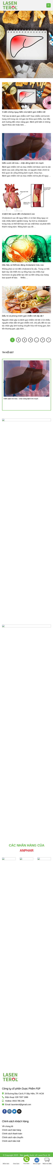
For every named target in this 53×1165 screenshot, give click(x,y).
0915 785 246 (18, 1101)
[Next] (48, 44)
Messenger (36, 1163)
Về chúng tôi (7, 1126)
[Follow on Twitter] (14, 1111)
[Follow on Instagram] (9, 1111)
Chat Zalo (16, 1163)
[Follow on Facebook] (4, 1111)
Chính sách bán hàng (11, 1130)
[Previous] (4, 44)
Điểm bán (6, 1163)
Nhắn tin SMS (47, 1163)
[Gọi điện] (26, 1159)
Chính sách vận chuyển (12, 1137)
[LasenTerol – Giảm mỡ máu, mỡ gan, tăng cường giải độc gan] (15, 5)
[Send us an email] (19, 1111)
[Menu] (48, 5)
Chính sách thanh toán (12, 1133)
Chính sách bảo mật (11, 1141)
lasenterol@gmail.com (21, 1104)
